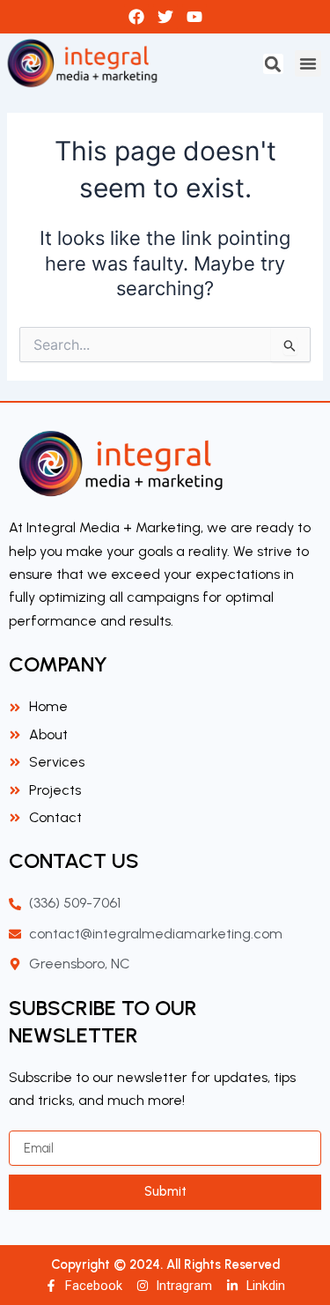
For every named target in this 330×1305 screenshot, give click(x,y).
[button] (273, 64)
